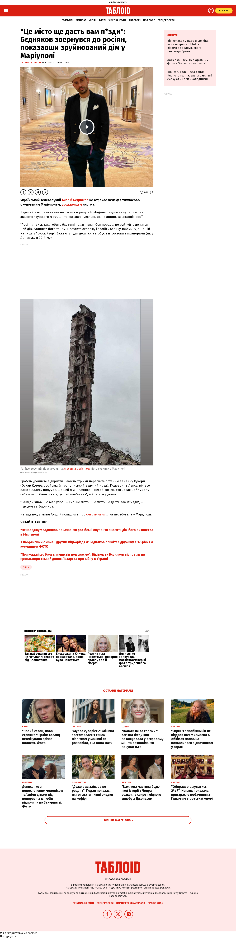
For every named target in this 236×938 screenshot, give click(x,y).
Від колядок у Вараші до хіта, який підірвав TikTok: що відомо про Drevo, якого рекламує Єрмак (188, 46)
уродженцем (72, 204)
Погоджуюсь (8, 936)
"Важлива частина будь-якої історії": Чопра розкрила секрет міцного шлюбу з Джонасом (141, 792)
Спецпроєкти (166, 20)
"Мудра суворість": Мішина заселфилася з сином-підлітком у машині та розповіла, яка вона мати (93, 737)
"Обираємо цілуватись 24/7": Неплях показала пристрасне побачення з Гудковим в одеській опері (192, 792)
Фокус (172, 35)
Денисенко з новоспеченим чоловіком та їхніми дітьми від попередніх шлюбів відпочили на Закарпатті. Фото (42, 796)
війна (26, 567)
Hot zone (149, 20)
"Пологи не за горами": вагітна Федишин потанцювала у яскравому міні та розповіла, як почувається (142, 739)
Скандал (81, 20)
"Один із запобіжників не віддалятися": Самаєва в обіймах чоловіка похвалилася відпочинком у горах (192, 739)
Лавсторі (134, 20)
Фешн (92, 20)
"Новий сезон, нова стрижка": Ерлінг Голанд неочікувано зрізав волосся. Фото (41, 737)
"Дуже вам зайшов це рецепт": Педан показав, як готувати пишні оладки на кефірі (92, 792)
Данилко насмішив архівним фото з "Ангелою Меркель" (188, 61)
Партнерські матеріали (130, 903)
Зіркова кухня (117, 20)
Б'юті (102, 20)
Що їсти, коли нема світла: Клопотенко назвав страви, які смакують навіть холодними (189, 75)
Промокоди (155, 903)
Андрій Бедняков (75, 200)
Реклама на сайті (83, 903)
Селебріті (67, 20)
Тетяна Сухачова (31, 62)
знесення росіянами (77, 468)
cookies (32, 933)
